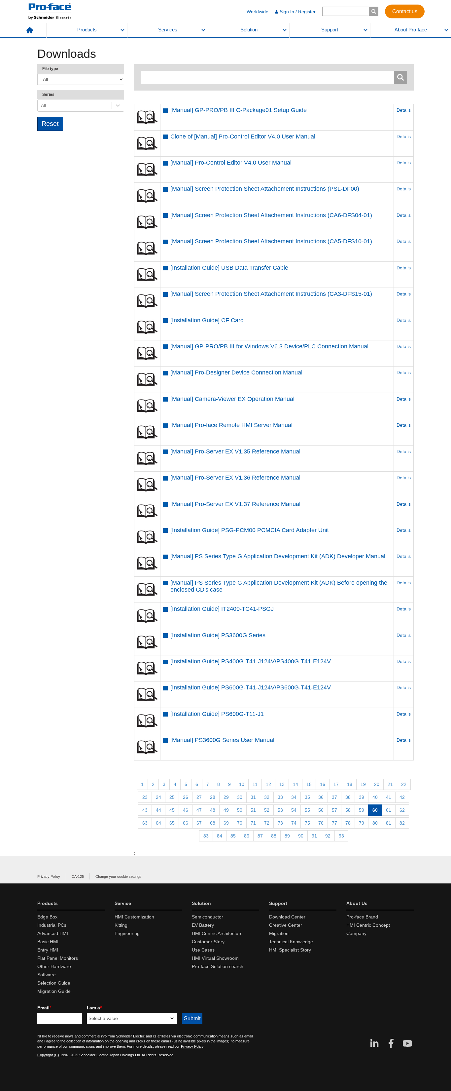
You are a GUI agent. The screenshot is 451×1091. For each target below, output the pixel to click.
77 (334, 823)
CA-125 (78, 876)
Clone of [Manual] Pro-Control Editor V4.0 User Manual (242, 136)
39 (361, 797)
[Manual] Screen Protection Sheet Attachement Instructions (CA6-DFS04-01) (271, 215)
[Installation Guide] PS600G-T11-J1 (217, 714)
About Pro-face (411, 29)
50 (239, 810)
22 (403, 784)
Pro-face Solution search (217, 966)
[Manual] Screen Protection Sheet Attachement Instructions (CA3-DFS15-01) (271, 294)
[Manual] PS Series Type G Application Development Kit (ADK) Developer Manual (277, 556)
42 (402, 797)
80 (375, 823)
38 (348, 797)
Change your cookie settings (118, 876)
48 (212, 810)
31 (253, 797)
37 (334, 797)
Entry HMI (47, 950)
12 (268, 784)
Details (404, 110)
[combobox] (41, 105)
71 (253, 823)
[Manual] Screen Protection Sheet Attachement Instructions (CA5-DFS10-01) (271, 241)
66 (185, 823)
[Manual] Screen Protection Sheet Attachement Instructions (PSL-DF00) (264, 188)
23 (145, 797)
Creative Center (285, 925)
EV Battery (203, 925)
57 (334, 810)
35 (307, 797)
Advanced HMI (52, 933)
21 (390, 784)
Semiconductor (207, 916)
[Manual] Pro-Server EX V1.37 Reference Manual (235, 504)
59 (361, 810)
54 (293, 810)
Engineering (127, 933)
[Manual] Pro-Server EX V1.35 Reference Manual (235, 451)
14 (295, 784)
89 (287, 835)
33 (280, 797)
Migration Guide (54, 991)
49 (226, 810)
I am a (94, 1007)
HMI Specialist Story (290, 950)
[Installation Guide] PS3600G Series (217, 635)
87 (260, 835)
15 (309, 784)
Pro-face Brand (362, 916)
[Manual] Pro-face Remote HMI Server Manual (231, 425)
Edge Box (47, 916)
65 (172, 823)
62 (402, 810)
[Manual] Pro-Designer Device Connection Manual (236, 372)
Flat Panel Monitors (57, 958)
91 (314, 835)
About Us (356, 903)
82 (402, 823)
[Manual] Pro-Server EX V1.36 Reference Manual (235, 477)
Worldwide (257, 11)
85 (233, 835)
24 (158, 797)
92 (327, 835)
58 (348, 810)
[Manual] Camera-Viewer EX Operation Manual (232, 399)
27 (199, 797)
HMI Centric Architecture (217, 933)
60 (375, 810)
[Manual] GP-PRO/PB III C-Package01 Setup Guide (238, 110)
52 (266, 810)
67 (199, 823)
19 (363, 784)
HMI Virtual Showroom (215, 958)
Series (48, 94)
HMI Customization (134, 916)
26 (185, 797)
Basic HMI (47, 941)
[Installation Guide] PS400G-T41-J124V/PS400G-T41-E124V (250, 661)
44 (158, 810)
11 (255, 784)
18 (349, 784)
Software (46, 974)
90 (300, 835)
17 (336, 784)
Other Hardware (54, 966)
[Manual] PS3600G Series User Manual (222, 740)
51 (253, 810)
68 (212, 823)
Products (87, 29)
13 (282, 784)
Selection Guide (53, 983)
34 (293, 797)
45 (172, 810)
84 (219, 835)
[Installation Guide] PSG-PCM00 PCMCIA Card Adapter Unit (249, 530)
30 (239, 797)
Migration (279, 933)
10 (241, 784)
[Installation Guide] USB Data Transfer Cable (229, 267)
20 (376, 784)
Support (329, 29)
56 (321, 810)
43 (145, 810)
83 (206, 835)
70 (239, 823)
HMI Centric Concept (368, 925)
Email (44, 1007)
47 (199, 810)
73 (280, 823)
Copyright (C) (48, 1055)
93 (341, 835)
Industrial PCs (51, 925)
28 (212, 797)
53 (280, 810)
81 (388, 823)
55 (307, 810)
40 (375, 797)
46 (185, 810)
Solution (249, 29)
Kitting (121, 925)
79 (361, 823)
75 (307, 823)
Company (356, 933)
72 (266, 823)
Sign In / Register (298, 11)
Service (123, 903)
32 (266, 797)
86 (246, 835)
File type (50, 68)
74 (293, 823)
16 (322, 784)
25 (172, 797)
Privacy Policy (48, 876)
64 (158, 823)
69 (226, 823)
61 (388, 810)
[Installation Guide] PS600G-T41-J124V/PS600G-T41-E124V (250, 687)
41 (388, 797)
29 (226, 797)
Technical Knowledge (291, 941)
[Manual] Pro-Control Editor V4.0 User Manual (231, 162)
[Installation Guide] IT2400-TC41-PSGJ (222, 608)
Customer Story (208, 941)
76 (321, 823)
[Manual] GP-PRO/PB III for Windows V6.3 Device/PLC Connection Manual (269, 346)
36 (321, 797)
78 (348, 823)
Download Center (287, 916)
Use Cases (203, 950)
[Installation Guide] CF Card (207, 320)
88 (273, 835)
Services (167, 29)
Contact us (404, 11)
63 (145, 823)
